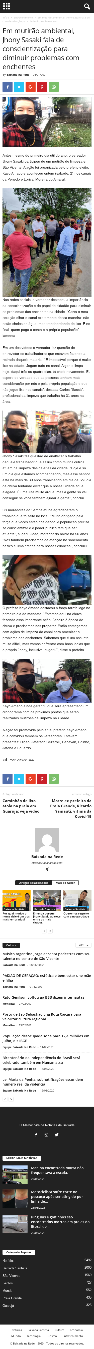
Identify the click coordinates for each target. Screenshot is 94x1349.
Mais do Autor (65, 883)
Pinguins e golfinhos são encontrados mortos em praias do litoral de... (60, 1222)
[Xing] (47, 870)
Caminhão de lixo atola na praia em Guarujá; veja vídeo (21, 806)
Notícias (9, 1261)
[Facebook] (37, 1135)
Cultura (59, 1330)
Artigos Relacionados (33, 883)
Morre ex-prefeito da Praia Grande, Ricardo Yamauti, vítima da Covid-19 (70, 808)
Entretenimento (23, 17)
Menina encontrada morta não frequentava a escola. (57, 1170)
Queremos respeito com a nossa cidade (76, 914)
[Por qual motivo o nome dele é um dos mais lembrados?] (17, 900)
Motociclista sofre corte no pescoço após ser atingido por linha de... (57, 1196)
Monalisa (9, 1003)
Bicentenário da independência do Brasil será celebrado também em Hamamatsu (41, 1060)
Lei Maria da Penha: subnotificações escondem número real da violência (43, 1082)
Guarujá (8, 1306)
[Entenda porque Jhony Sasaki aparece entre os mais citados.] (47, 900)
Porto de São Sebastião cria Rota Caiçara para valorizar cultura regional (42, 1016)
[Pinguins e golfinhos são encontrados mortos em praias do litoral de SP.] (15, 1224)
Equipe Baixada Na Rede (19, 1047)
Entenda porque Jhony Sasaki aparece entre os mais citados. (46, 917)
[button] (86, 6)
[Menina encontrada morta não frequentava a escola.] (15, 1174)
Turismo (51, 1336)
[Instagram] (47, 1135)
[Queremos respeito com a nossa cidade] (77, 900)
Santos (8, 1283)
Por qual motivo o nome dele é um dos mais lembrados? (16, 916)
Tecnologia (34, 1336)
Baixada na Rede (18, 74)
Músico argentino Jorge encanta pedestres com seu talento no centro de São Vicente (46, 956)
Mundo (7, 1291)
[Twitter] (57, 1135)
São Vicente (11, 1276)
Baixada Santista (14, 909)
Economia (76, 1330)
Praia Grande (12, 1298)
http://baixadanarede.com (47, 862)
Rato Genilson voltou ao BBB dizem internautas (43, 997)
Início (6, 17)
